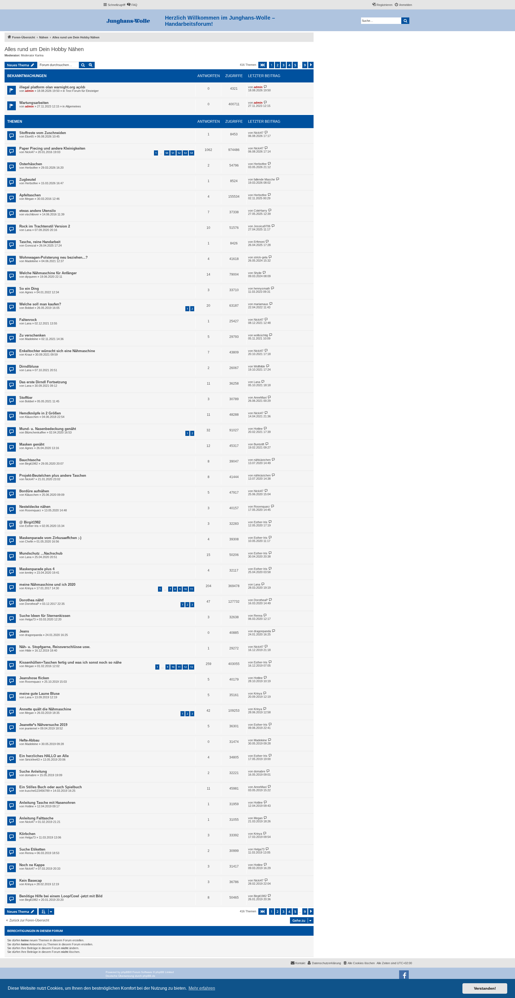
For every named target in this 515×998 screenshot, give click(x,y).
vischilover (32, 214)
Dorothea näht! (31, 600)
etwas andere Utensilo (37, 211)
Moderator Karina (32, 55)
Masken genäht (31, 444)
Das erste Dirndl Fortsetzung (43, 382)
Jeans (24, 631)
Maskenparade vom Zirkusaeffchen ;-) (50, 538)
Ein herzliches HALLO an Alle (44, 756)
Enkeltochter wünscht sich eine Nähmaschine (57, 351)
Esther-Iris (32, 525)
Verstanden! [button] (485, 988)
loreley (29, 572)
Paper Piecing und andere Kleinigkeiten (52, 148)
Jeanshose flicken (34, 678)
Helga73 (30, 619)
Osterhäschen (30, 164)
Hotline (258, 428)
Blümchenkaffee (35, 432)
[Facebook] (404, 975)
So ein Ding (29, 289)
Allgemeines (73, 106)
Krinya (29, 588)
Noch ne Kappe (32, 865)
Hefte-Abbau (29, 740)
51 (173, 153)
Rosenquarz (33, 510)
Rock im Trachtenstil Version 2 (44, 226)
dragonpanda (33, 635)
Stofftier (25, 398)
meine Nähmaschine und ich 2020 (47, 585)
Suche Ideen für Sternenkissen (44, 616)
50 (166, 153)
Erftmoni (259, 241)
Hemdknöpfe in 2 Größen (40, 413)
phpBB (125, 972)
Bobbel (29, 307)
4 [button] (289, 65)
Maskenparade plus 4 (36, 569)
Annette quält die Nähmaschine (45, 709)
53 (185, 153)
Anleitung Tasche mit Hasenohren (47, 803)
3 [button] (283, 65)
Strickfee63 (32, 759)
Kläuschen (32, 416)
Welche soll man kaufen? (40, 304)
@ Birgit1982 (30, 522)
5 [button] (295, 65)
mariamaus (261, 304)
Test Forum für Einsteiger (82, 90)
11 (191, 589)
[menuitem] (132, 5)
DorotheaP (32, 603)
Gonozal (30, 245)
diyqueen (31, 276)
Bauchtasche (30, 460)
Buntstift (259, 444)
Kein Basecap (30, 880)
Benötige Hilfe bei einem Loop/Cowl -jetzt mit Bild (60, 896)
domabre (30, 775)
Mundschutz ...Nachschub (40, 553)
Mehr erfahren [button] (202, 988)
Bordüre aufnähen (34, 491)
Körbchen (27, 834)
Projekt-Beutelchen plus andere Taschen (52, 475)
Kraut (28, 354)
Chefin (29, 541)
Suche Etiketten (32, 849)
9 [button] (305, 65)
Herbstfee (31, 167)
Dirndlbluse (29, 366)
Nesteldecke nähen (34, 507)
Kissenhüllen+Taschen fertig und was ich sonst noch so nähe (70, 662)
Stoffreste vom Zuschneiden (42, 133)
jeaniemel (31, 728)
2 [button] (277, 65)
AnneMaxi (260, 397)
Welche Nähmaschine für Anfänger (48, 273)
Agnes (29, 292)
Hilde (28, 650)
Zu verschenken (32, 335)
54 (191, 153)
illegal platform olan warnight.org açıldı (52, 87)
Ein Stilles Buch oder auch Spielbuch (50, 787)
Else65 (29, 136)
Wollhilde (259, 366)
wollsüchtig (261, 335)
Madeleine (31, 261)
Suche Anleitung (33, 771)
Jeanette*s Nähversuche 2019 (43, 725)
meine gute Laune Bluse (39, 694)
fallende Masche (264, 179)
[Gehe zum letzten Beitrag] (265, 87)
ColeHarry (260, 210)
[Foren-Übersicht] (134, 20)
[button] (262, 65)
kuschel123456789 (37, 790)
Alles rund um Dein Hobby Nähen (44, 49)
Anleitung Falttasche (36, 818)
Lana (28, 230)
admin (29, 90)
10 (185, 589)
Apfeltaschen (30, 195)
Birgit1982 (31, 463)
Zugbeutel (27, 180)
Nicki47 (258, 132)
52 (179, 153)
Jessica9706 (262, 226)
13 (191, 667)
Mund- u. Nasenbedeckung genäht (47, 429)
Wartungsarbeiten (34, 103)
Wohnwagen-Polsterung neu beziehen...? (53, 257)
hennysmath (262, 288)
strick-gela (260, 257)
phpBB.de (149, 975)
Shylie (258, 272)
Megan (29, 198)
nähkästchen (262, 459)
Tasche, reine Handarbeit (39, 242)
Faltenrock (28, 320)
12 (185, 667)
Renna (258, 615)
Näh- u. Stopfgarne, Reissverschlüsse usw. (54, 647)
